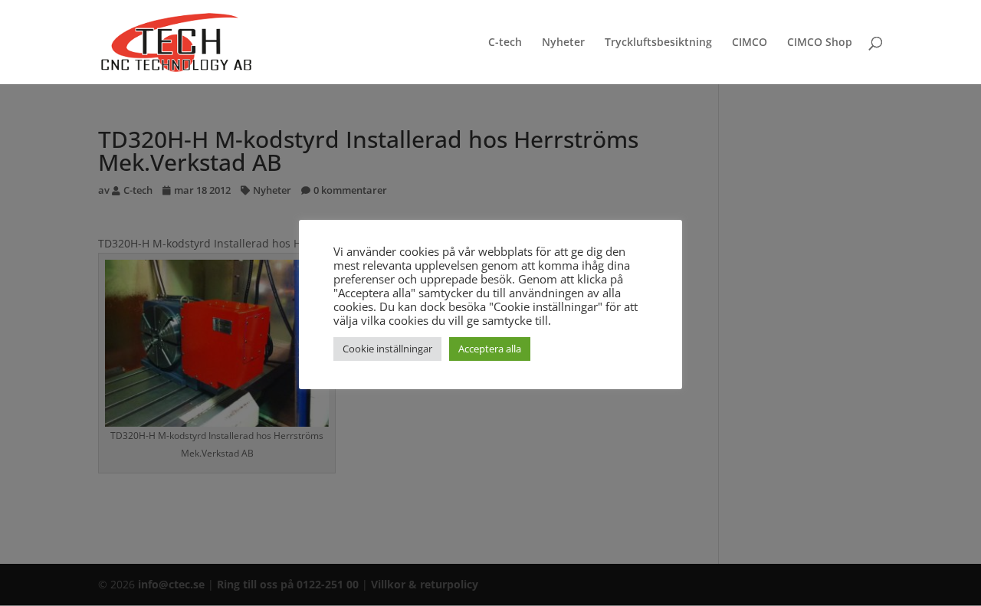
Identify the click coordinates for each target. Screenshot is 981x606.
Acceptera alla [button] (489, 348)
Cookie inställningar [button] (387, 348)
